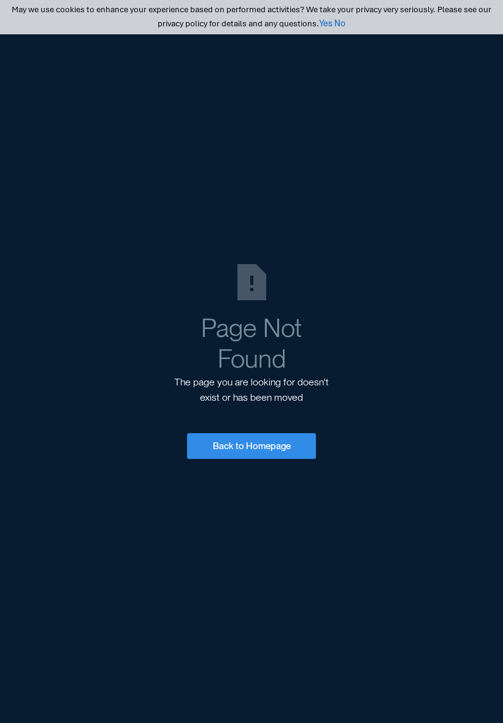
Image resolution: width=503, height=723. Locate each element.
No (339, 23)
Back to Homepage (252, 446)
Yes (325, 23)
